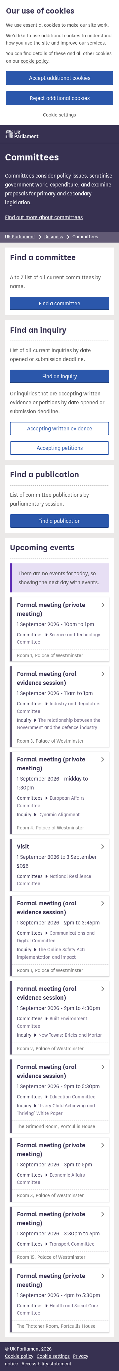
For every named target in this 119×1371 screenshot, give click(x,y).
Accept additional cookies (59, 78)
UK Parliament (20, 237)
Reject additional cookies (60, 98)
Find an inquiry (59, 376)
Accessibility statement (46, 1364)
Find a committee (59, 303)
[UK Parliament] (22, 134)
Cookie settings (59, 115)
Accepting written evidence (59, 428)
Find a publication (59, 521)
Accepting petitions (60, 448)
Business (53, 237)
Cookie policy (19, 1356)
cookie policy (34, 61)
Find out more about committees (44, 217)
